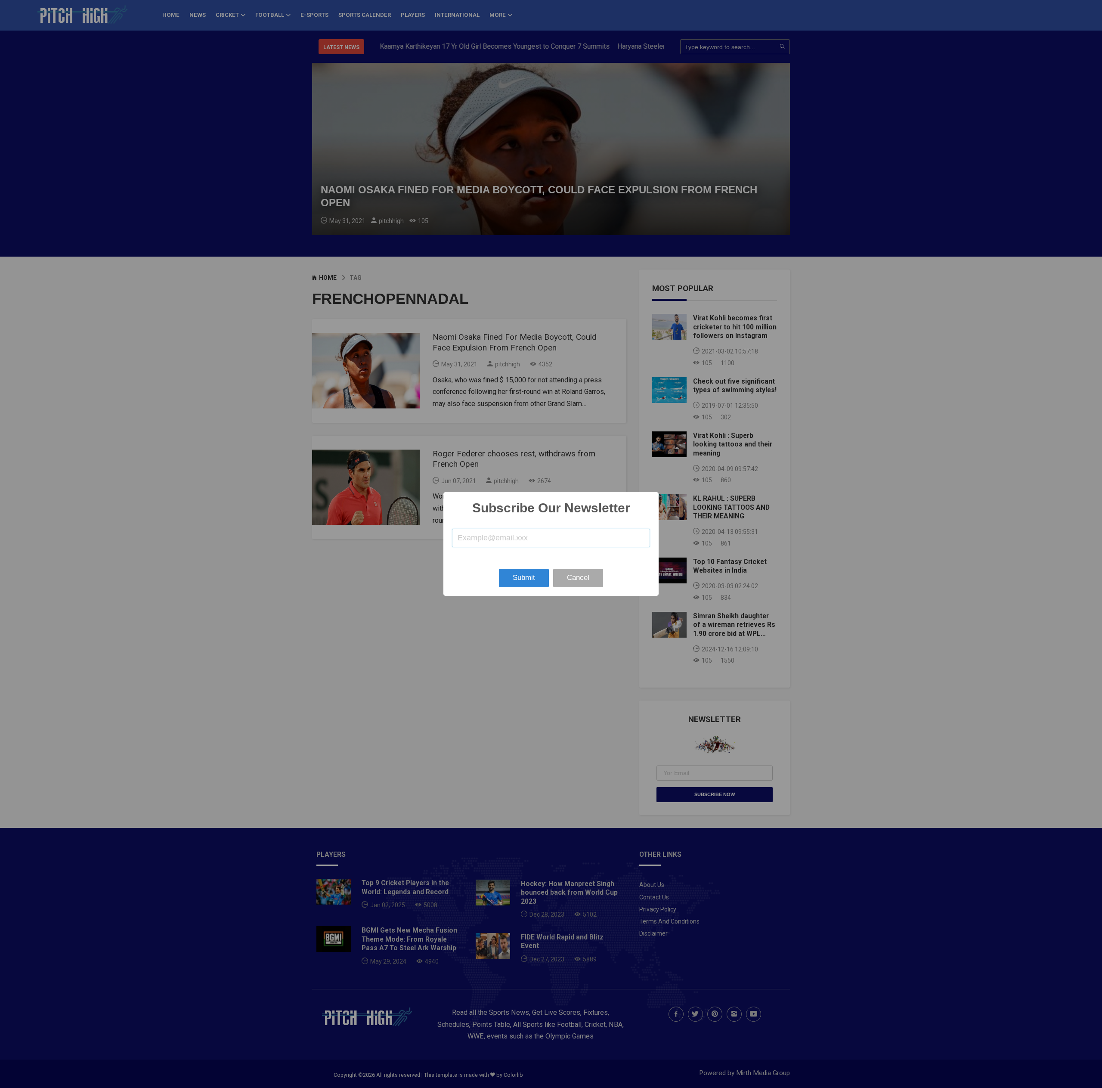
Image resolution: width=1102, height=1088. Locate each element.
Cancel (578, 577)
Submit (524, 577)
